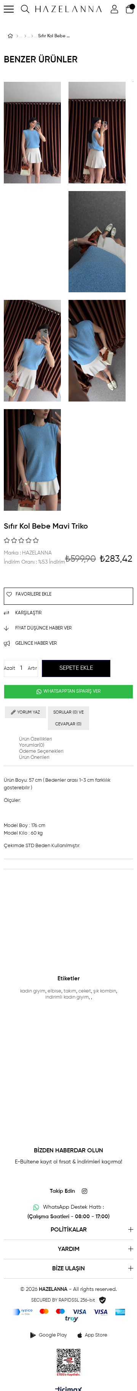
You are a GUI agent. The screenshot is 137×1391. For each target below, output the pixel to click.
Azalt (9, 668)
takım (70, 991)
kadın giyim (32, 991)
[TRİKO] (32, 36)
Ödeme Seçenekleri (41, 751)
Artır (32, 668)
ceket (84, 991)
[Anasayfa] (17, 36)
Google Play (53, 1335)
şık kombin (104, 991)
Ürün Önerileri (34, 757)
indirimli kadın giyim (67, 997)
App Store (96, 1335)
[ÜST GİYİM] (25, 36)
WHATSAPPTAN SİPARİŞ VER (71, 691)
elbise (54, 991)
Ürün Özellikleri (35, 739)
